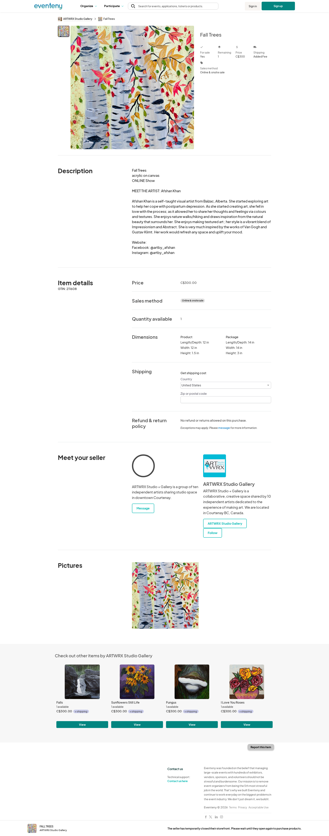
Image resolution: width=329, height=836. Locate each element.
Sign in (253, 6)
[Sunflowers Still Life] (137, 682)
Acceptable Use (258, 807)
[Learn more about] (143, 466)
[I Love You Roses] (247, 682)
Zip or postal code (193, 394)
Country (186, 379)
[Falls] (82, 682)
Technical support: (178, 779)
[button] (89, 6)
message (224, 427)
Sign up (278, 6)
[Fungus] (192, 682)
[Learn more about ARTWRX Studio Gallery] (214, 465)
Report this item (261, 747)
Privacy (242, 807)
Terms (233, 807)
